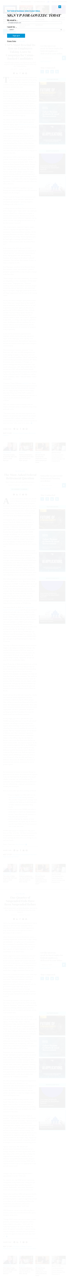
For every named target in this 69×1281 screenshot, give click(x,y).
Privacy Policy (11, 41)
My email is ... (12, 20)
